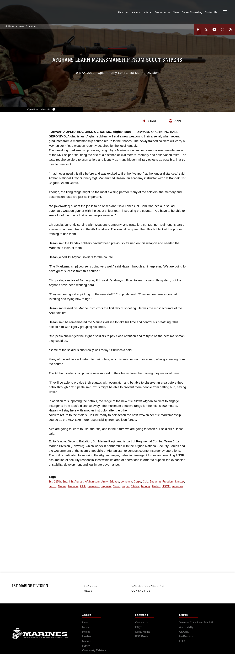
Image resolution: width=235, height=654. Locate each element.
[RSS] (231, 29)
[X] (206, 29)
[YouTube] (214, 29)
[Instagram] (222, 29)
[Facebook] (198, 29)
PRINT (178, 121)
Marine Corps (40, 633)
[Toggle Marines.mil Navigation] (225, 12)
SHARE (152, 121)
